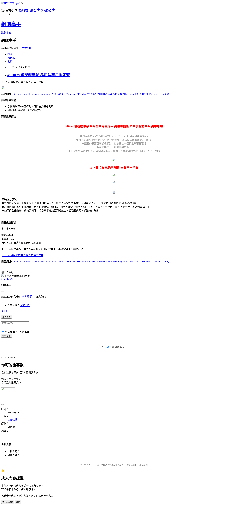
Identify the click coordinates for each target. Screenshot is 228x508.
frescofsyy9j (7, 279)
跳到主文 (6, 32)
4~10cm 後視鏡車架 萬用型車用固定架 (38, 75)
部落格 (11, 58)
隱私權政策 (131, 465)
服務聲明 (143, 465)
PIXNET (90, 465)
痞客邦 (25, 296)
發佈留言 (6, 336)
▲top (4, 310)
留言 (32, 296)
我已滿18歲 (7, 502)
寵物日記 (25, 305)
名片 (9, 61)
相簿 (9, 54)
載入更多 (6, 317)
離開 (18, 502)
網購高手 (11, 24)
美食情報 (27, 48)
